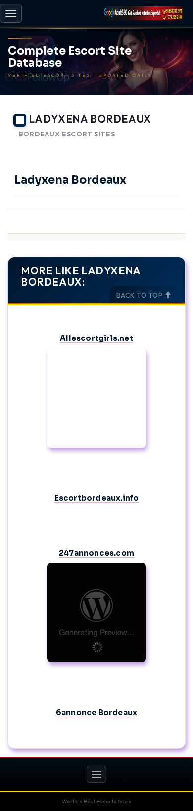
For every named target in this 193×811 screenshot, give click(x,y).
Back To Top (140, 295)
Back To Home (159, 146)
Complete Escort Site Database (70, 57)
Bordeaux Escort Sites (67, 134)
